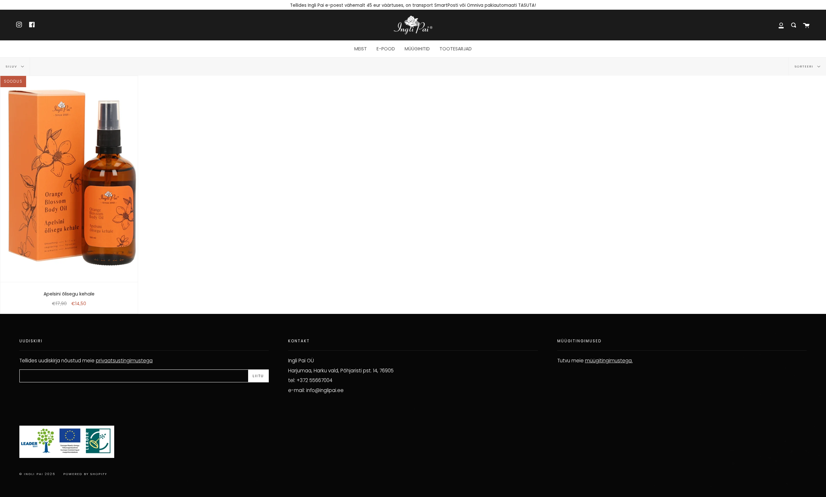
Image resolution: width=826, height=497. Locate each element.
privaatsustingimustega (124, 360)
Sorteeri (805, 66)
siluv (12, 66)
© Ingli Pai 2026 (37, 474)
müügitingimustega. (609, 360)
